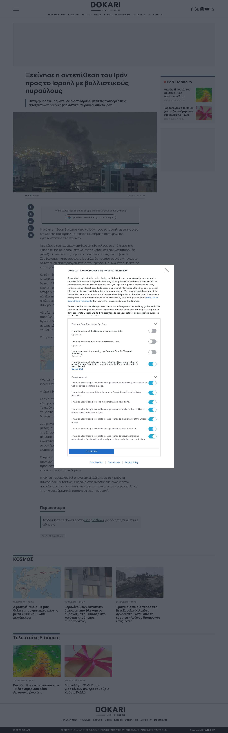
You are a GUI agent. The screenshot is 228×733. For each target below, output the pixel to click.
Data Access (114, 462)
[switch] (152, 331)
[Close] (168, 271)
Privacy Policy (131, 462)
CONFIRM (91, 451)
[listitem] (114, 324)
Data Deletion (96, 462)
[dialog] (114, 366)
